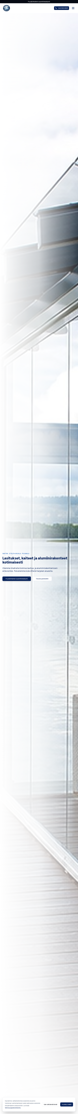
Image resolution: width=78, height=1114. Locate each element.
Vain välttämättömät (50, 1104)
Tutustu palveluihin (42, 579)
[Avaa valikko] (73, 8)
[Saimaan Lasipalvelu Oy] (6, 8)
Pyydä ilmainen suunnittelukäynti (39, 2)
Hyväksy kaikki (66, 1104)
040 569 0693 (63, 8)
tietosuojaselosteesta (13, 1108)
